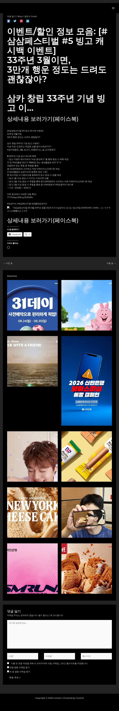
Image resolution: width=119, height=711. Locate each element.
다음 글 (111, 263)
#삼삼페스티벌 (24, 203)
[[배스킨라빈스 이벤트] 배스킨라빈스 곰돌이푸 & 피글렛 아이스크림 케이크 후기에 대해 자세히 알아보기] (86, 305)
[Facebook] (8, 21)
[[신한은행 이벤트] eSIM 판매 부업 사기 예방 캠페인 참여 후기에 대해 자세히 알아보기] (86, 380)
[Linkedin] (27, 21)
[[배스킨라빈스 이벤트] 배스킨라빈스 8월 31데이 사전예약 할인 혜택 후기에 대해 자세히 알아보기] (32, 305)
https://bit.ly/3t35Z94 (22, 197)
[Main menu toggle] (113, 8)
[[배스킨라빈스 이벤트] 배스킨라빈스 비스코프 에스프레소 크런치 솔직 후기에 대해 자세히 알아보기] (86, 568)
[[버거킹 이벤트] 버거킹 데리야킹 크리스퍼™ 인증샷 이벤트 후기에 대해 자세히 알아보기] (86, 512)
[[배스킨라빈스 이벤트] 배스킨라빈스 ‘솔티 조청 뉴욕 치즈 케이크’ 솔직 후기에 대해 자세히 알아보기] (32, 512)
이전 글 (7, 263)
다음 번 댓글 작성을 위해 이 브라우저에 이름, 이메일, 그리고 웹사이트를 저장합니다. (49, 663)
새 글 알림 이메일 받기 (20, 671)
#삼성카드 (12, 203)
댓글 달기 (11, 16)
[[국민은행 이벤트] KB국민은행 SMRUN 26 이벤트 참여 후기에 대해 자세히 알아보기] (32, 568)
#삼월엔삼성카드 (39, 203)
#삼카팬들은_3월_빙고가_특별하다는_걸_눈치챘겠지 (31, 150)
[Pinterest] (21, 21)
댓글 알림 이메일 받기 (20, 667)
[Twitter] (14, 21)
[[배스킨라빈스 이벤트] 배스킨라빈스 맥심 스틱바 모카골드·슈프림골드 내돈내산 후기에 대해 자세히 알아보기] (86, 456)
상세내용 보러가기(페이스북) (43, 118)
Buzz (20, 16)
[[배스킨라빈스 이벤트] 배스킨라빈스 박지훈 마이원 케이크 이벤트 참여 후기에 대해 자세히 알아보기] (32, 456)
